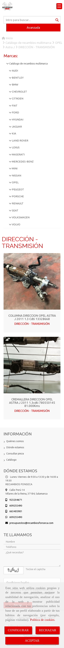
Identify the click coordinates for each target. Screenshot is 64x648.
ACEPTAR (32, 640)
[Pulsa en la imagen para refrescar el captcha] (13, 570)
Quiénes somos (15, 441)
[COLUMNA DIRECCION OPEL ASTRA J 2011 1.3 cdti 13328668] (32, 281)
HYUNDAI (17, 119)
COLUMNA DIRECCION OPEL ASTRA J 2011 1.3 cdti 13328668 (32, 317)
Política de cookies (42, 620)
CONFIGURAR (18, 630)
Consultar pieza (15, 453)
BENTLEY (17, 77)
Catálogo (11, 459)
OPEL (15, 182)
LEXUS (15, 147)
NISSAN (16, 175)
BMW (14, 84)
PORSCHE (17, 196)
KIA (13, 133)
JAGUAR (16, 126)
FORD (15, 112)
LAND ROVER (19, 140)
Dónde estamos (15, 447)
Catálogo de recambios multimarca (28, 63)
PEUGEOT (17, 189)
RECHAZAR (47, 630)
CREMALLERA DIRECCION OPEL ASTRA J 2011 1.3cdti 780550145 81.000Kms (32, 402)
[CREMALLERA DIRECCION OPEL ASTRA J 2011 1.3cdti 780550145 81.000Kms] (32, 365)
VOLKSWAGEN (20, 217)
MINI (14, 168)
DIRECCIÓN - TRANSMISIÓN (32, 323)
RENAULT (17, 203)
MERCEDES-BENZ (22, 161)
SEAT (14, 210)
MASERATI (18, 154)
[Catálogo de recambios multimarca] (7, 63)
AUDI (14, 70)
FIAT (14, 105)
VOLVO (15, 224)
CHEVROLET (19, 91)
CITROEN (17, 98)
